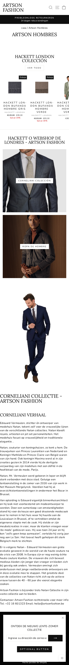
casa (23, 27)
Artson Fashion (13, 7)
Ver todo (34, 68)
